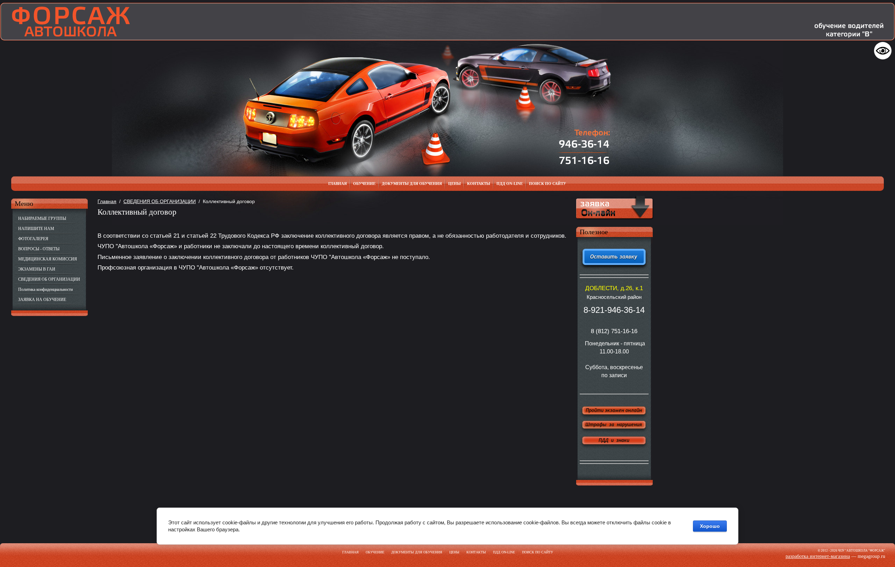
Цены (454, 552)
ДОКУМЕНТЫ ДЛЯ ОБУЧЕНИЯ (416, 552)
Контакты (476, 552)
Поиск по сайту (537, 552)
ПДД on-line (504, 552)
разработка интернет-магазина (818, 556)
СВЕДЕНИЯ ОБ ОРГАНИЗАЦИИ (159, 201)
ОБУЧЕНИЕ (375, 552)
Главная (107, 201)
